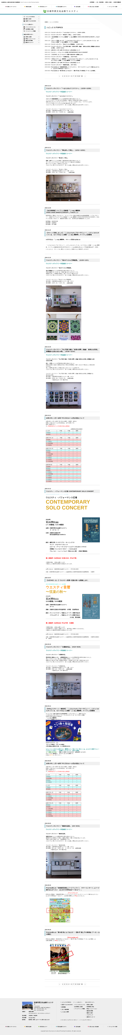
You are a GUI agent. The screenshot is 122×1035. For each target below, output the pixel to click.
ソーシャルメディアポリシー (86, 1019)
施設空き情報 (90, 1010)
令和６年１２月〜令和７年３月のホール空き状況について (65, 50)
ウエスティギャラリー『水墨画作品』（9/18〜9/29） (64, 56)
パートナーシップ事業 (31, 31)
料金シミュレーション (31, 38)
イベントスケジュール (30, 27)
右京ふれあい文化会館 (94, 6)
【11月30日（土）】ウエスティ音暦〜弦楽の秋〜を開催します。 (67, 54)
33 (82, 76)
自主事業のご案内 (30, 29)
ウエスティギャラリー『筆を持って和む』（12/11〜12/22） (66, 34)
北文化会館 (78, 6)
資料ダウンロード (29, 42)
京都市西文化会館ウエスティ (63, 11)
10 (79, 76)
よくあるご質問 (65, 1011)
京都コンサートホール (11, 6)
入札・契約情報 (100, 2)
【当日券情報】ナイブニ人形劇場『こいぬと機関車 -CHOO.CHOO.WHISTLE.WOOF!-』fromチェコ (75, 37)
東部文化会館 (28, 6)
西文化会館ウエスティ (62, 6)
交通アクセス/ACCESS (31, 21)
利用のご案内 (29, 36)
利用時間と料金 (90, 1006)
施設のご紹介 (28, 18)
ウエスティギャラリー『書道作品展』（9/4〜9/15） (64, 64)
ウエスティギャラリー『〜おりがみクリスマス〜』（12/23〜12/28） (68, 32)
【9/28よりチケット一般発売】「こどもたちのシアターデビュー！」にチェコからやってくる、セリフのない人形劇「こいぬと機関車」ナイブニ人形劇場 (75, 59)
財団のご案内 (108, 2)
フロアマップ (90, 1014)
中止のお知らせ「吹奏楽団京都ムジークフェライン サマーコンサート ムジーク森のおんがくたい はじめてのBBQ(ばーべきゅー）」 (75, 67)
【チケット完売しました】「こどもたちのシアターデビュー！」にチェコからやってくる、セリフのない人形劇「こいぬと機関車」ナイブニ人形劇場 (75, 41)
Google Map (32, 1017)
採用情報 (92, 2)
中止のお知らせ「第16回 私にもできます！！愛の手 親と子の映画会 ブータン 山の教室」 (73, 70)
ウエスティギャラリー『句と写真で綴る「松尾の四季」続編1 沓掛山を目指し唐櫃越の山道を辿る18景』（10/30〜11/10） (75, 47)
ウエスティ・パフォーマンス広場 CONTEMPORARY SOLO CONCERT (69, 52)
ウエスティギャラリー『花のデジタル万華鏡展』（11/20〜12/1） (67, 44)
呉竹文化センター (43, 6)
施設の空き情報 (29, 40)
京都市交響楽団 (117, 2)
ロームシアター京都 (113, 6)
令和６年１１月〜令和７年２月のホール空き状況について (65, 62)
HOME (46, 22)
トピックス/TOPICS (30, 16)
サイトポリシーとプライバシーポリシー (69, 1019)
